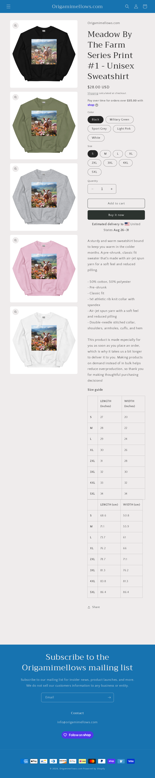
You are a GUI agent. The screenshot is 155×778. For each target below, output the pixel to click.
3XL (110, 163)
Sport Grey (99, 128)
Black (95, 119)
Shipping (93, 93)
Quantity (93, 180)
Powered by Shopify (94, 768)
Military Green (119, 119)
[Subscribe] (109, 697)
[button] (8, 6)
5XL (94, 172)
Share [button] (96, 607)
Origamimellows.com (71, 768)
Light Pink (124, 128)
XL (131, 153)
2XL (94, 163)
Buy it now (116, 215)
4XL (125, 163)
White (96, 137)
